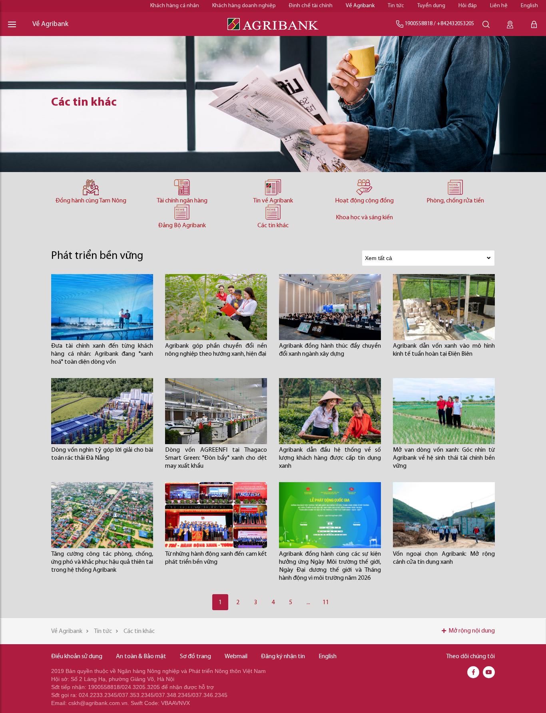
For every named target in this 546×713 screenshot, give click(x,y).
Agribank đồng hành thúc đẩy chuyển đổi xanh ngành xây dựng (330, 350)
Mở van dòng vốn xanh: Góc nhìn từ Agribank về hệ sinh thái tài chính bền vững (444, 458)
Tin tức (396, 6)
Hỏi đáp (467, 6)
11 (326, 602)
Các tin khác (273, 225)
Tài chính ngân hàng (182, 201)
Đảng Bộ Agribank (182, 225)
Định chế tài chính (311, 6)
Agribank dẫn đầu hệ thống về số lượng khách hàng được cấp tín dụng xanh (330, 458)
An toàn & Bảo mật (141, 656)
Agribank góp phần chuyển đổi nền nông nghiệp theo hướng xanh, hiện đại (216, 350)
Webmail (236, 656)
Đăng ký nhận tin (283, 656)
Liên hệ (499, 6)
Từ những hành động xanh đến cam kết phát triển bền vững (216, 558)
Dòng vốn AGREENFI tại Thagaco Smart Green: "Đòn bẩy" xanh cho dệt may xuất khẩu (216, 458)
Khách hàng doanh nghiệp (244, 6)
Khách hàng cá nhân (174, 6)
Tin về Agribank (273, 201)
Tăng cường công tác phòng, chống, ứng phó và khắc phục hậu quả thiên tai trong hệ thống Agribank (102, 562)
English (529, 6)
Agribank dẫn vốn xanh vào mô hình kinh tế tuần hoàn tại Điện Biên (444, 350)
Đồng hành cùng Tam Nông (91, 201)
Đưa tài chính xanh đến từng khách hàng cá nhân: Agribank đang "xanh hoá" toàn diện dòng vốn (102, 354)
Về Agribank (360, 6)
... (308, 602)
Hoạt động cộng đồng (364, 201)
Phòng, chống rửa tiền (455, 201)
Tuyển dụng (431, 6)
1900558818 (418, 24)
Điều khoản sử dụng (76, 656)
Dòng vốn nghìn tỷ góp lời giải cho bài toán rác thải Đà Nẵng (102, 454)
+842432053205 (455, 24)
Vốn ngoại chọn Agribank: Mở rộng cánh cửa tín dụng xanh (444, 558)
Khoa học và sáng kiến (364, 217)
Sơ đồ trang (195, 656)
